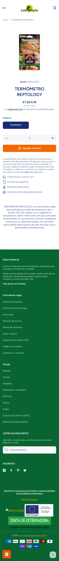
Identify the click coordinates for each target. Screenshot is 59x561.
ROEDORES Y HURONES (14, 390)
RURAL (6, 409)
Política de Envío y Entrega (15, 308)
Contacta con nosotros (13, 353)
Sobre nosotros (10, 333)
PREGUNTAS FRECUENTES (15, 422)
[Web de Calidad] (15, 510)
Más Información (29, 499)
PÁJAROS (7, 383)
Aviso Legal (8, 314)
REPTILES (7, 396)
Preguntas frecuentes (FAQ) (16, 340)
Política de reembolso (12, 327)
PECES (6, 403)
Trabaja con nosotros (12, 346)
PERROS (7, 371)
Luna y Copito (24, 535)
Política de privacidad (12, 302)
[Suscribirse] (52, 450)
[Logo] (29, 8)
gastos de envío (15, 109)
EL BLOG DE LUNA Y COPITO (16, 415)
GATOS (6, 377)
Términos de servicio (12, 321)
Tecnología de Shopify (38, 535)
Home (5, 20)
